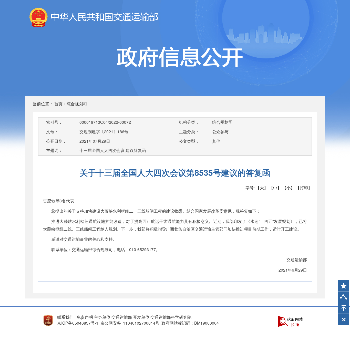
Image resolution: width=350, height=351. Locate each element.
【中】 (275, 188)
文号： (52, 132)
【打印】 (304, 188)
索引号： (54, 122)
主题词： (54, 150)
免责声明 (85, 317)
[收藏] (342, 283)
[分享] (343, 298)
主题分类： (189, 132)
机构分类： (189, 122)
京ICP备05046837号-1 (77, 323)
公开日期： (56, 141)
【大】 (262, 188)
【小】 (288, 188)
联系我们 (65, 317)
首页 (58, 104)
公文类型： (189, 141)
